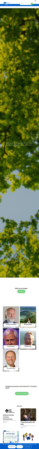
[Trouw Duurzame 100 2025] (28, 414)
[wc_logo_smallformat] (6, 4)
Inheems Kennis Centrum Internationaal (8, 417)
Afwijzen (20, 446)
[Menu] (34, 4)
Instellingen (27, 446)
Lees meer (4, 422)
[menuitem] (34, 4)
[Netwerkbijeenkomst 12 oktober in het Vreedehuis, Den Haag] (28, 437)
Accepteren (12, 446)
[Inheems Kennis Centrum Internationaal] (11, 411)
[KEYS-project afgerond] (11, 437)
